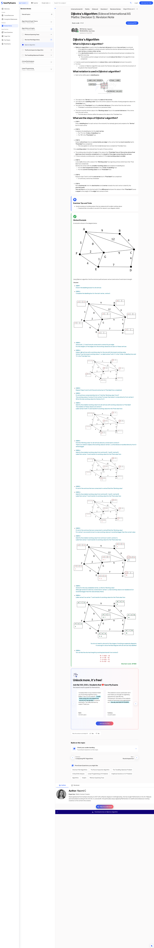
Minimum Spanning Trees (97, 778)
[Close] (57, 812)
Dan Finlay (92, 31)
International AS (77, 9)
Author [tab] (63, 785)
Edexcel (95, 9)
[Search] (130, 3)
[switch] (151, 945)
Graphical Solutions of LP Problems (121, 774)
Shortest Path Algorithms (79, 770)
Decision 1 (104, 9)
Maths (87, 9)
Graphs (84, 778)
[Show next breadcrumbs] (137, 9)
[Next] (135, 703)
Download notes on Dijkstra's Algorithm (106, 812)
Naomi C (89, 29)
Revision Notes (115, 9)
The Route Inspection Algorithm (100, 770)
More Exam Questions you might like (86, 765)
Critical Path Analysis (78, 774)
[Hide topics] (55, 8)
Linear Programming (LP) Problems (98, 774)
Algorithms (75, 778)
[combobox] (93, 3)
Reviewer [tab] (77, 785)
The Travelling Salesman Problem (122, 770)
